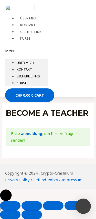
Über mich (25, 62)
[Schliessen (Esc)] (10, 205)
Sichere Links (28, 76)
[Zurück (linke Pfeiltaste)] (10, 214)
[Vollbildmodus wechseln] (53, 205)
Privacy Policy (17, 179)
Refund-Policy (45, 179)
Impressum (72, 179)
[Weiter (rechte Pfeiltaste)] (32, 214)
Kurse (25, 38)
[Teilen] (32, 205)
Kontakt (24, 69)
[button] (26, 51)
